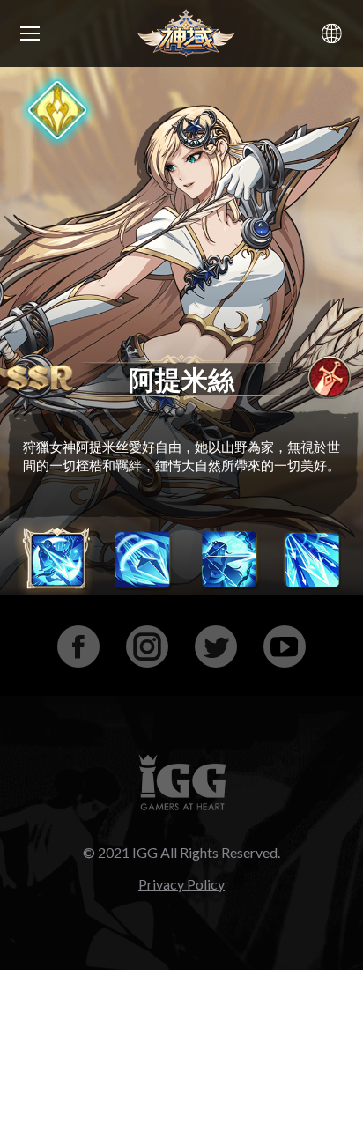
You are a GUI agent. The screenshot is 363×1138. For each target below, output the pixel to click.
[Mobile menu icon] (30, 33)
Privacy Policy (181, 884)
